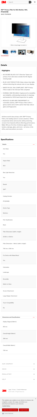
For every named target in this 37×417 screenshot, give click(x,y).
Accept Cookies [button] (23, 409)
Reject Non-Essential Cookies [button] (10, 409)
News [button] (4, 369)
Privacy (14, 389)
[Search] (30, 2)
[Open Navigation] (34, 2)
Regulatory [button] (7, 374)
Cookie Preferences (22, 389)
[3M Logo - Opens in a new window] (3, 2)
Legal (9, 389)
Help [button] (4, 379)
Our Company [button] (7, 364)
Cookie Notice (6, 406)
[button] (7, 413)
